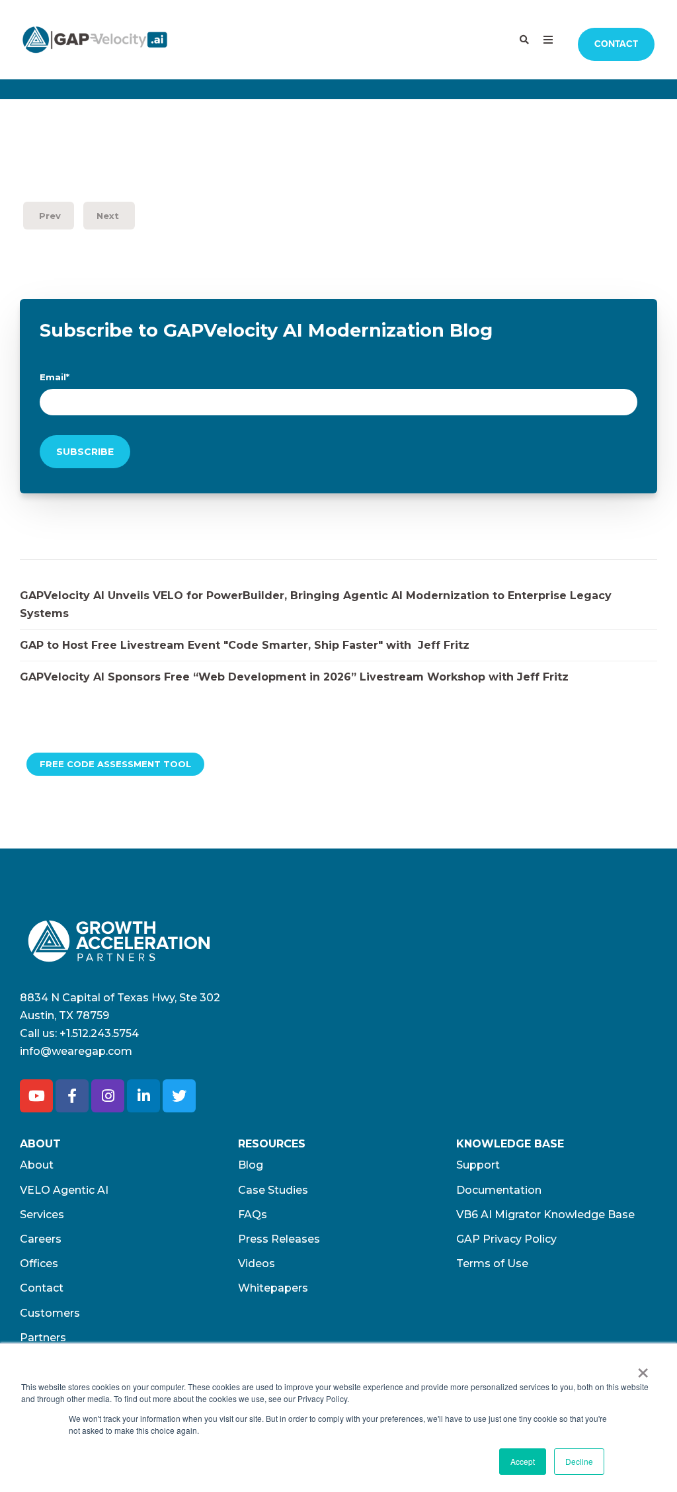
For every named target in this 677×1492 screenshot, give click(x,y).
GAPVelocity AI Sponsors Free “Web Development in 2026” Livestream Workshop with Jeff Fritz (294, 677)
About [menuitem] (37, 1165)
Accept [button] (522, 1461)
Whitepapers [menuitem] (273, 1288)
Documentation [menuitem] (498, 1190)
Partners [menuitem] (43, 1337)
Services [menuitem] (42, 1214)
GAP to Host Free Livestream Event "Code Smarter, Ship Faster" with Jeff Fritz (244, 645)
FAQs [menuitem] (252, 1214)
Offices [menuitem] (39, 1263)
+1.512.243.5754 (99, 1033)
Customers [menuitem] (50, 1313)
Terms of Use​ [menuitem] (492, 1263)
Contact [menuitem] (41, 1288)
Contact (616, 44)
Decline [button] (579, 1461)
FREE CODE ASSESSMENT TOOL (115, 764)
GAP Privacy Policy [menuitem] (506, 1239)
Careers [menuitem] (40, 1239)
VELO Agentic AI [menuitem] (64, 1190)
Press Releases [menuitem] (279, 1239)
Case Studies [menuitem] (273, 1190)
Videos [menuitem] (256, 1263)
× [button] (643, 1368)
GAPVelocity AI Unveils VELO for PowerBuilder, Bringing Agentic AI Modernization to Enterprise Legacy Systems (316, 604)
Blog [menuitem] (250, 1165)
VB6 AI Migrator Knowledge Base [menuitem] (545, 1214)
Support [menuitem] (478, 1165)
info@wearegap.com (76, 1051)
